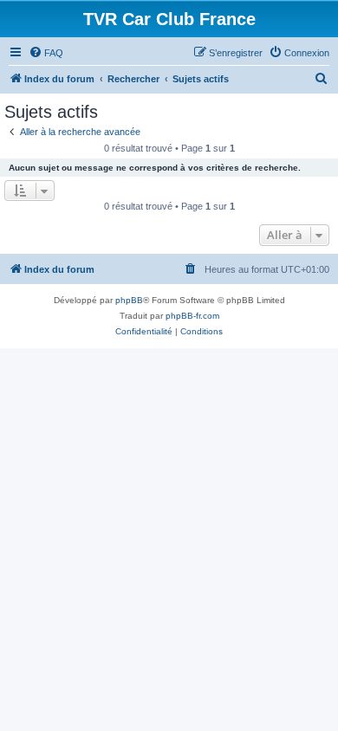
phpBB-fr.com (192, 315)
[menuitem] (46, 52)
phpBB (129, 300)
